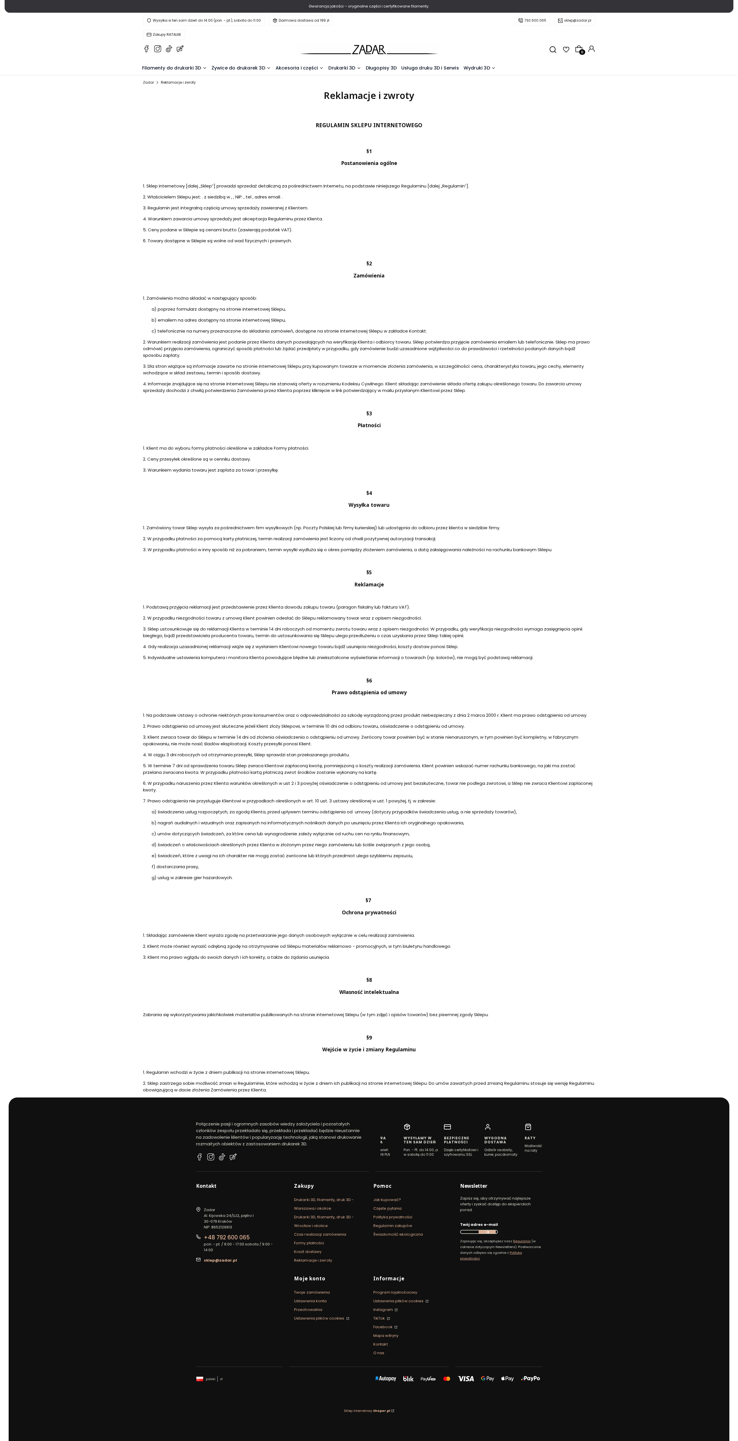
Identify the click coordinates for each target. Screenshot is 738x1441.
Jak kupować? (387, 1199)
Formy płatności (309, 1243)
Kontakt (380, 1344)
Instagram (383, 1309)
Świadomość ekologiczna (398, 1234)
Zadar (148, 82)
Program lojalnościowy (395, 1292)
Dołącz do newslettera (487, 1232)
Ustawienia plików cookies (319, 1318)
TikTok (379, 1318)
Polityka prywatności (392, 1217)
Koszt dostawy (307, 1251)
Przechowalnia (308, 1309)
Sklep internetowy (367, 1410)
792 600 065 (535, 20)
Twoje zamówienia (312, 1292)
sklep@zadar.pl (577, 20)
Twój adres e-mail (479, 1224)
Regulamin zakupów (392, 1225)
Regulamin (522, 1241)
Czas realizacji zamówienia (320, 1234)
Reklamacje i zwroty (313, 1260)
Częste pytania (387, 1208)
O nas (379, 1353)
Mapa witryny (385, 1335)
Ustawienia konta (310, 1301)
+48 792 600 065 (227, 1237)
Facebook (383, 1327)
